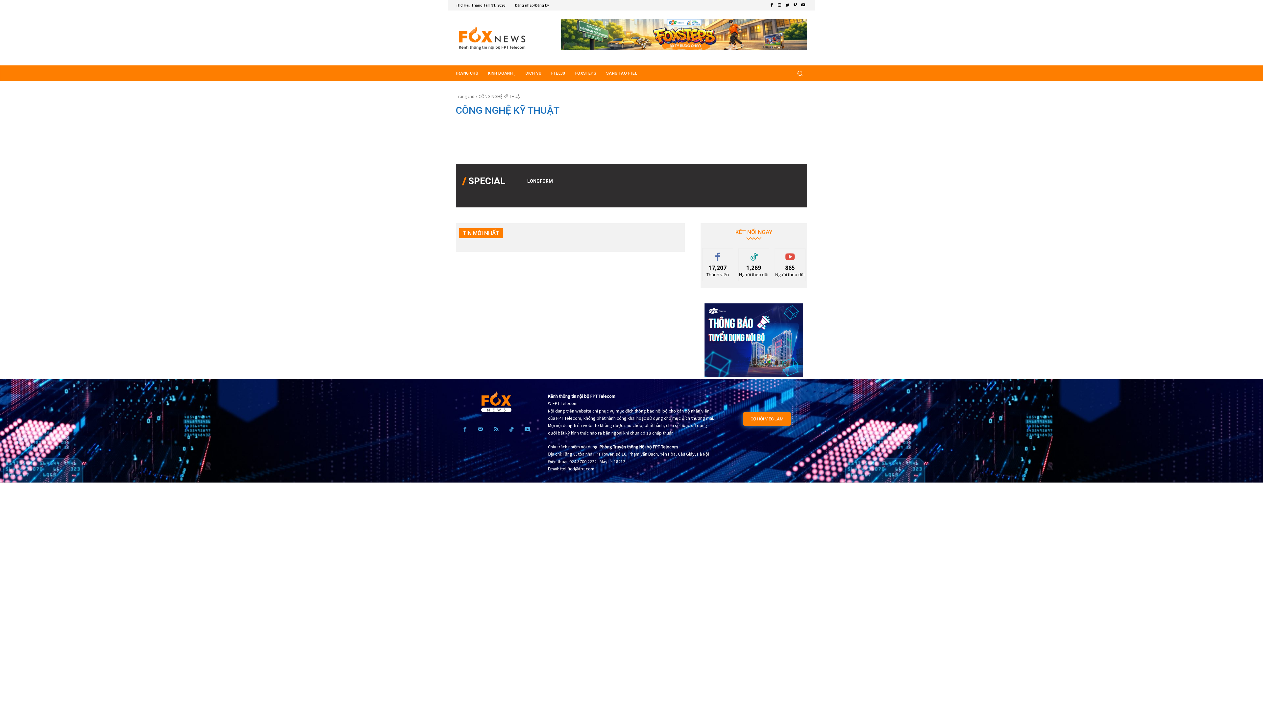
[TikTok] (512, 430)
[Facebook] (772, 5)
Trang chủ (465, 96)
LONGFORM (540, 181)
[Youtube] (803, 5)
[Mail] (480, 430)
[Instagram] (779, 5)
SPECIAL (487, 181)
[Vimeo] (795, 5)
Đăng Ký (790, 253)
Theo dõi (754, 253)
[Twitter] (787, 5)
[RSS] (496, 430)
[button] (799, 73)
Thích (718, 253)
